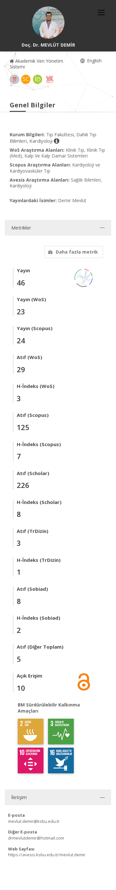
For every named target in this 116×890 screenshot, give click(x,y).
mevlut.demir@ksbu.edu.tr (34, 821)
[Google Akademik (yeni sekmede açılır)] (14, 79)
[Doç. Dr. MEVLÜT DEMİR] (48, 22)
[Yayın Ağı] (83, 277)
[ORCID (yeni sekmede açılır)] (37, 79)
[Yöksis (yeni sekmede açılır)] (49, 79)
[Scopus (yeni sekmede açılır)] (26, 79)
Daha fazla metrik (77, 252)
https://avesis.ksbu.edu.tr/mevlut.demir (46, 855)
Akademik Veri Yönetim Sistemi (36, 64)
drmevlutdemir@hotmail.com (36, 838)
